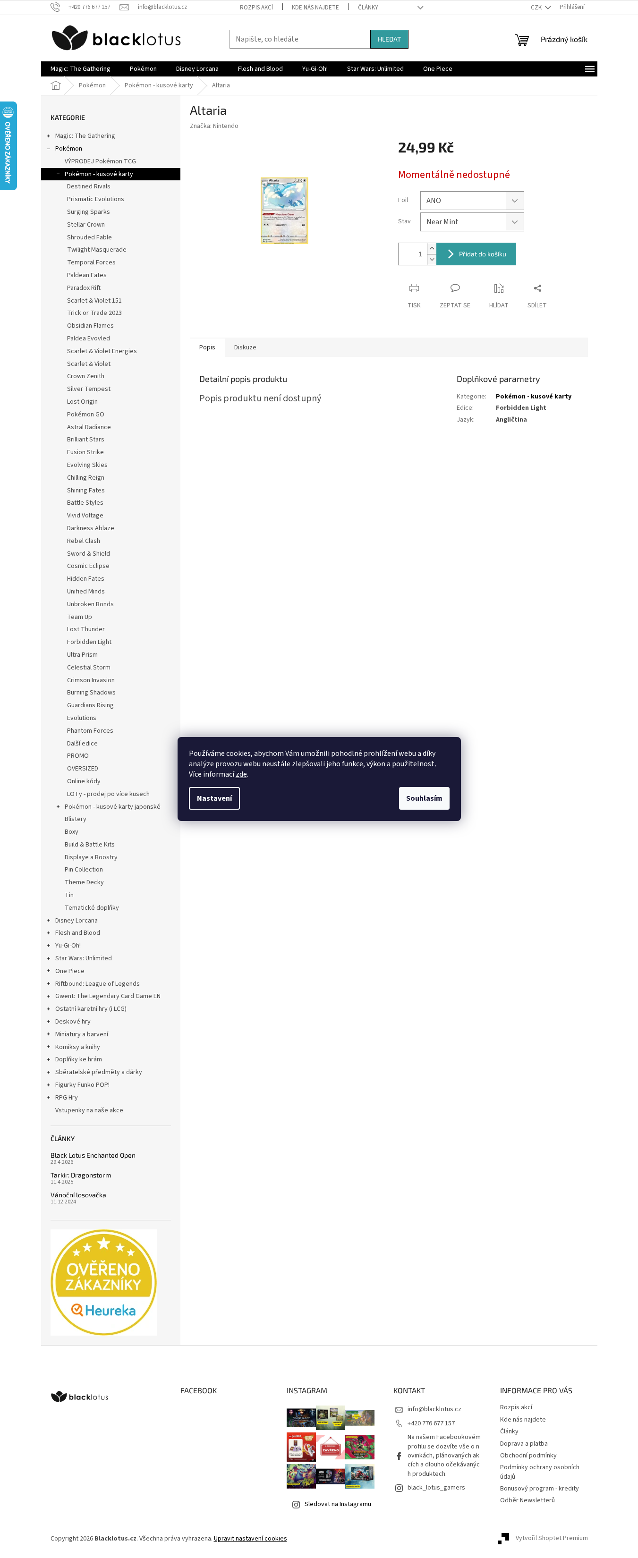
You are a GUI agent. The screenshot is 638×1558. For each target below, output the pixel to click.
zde (241, 774)
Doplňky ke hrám (78, 1059)
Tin (69, 895)
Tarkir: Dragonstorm (81, 1174)
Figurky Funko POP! (82, 1085)
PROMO (78, 756)
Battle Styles (85, 503)
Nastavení (214, 798)
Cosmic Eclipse (88, 566)
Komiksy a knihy (77, 1047)
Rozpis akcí (256, 7)
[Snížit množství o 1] (431, 259)
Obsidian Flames (90, 325)
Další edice (82, 743)
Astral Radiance (89, 427)
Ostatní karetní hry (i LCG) (91, 1009)
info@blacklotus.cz (434, 1409)
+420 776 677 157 (431, 1423)
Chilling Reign (85, 478)
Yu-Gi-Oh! (68, 945)
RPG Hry (66, 1097)
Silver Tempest (89, 389)
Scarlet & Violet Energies (102, 351)
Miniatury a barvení (81, 1034)
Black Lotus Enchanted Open (93, 1155)
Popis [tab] (207, 347)
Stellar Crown (86, 224)
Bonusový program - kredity (539, 1488)
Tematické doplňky (92, 908)
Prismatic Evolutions (95, 199)
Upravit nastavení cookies (250, 1538)
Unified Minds (86, 591)
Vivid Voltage (85, 515)
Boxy (71, 832)
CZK (537, 7)
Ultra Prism (82, 655)
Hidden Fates (85, 579)
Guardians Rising (90, 705)
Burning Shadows (91, 692)
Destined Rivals (89, 186)
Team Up (79, 617)
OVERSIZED (82, 768)
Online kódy (84, 781)
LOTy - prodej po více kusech (108, 794)
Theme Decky (84, 882)
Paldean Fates (87, 275)
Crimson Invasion (91, 680)
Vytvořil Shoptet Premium (552, 1538)
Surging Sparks (88, 212)
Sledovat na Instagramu (338, 1504)
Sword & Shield (88, 554)
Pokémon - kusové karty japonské (113, 807)
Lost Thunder (86, 629)
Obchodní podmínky (528, 1455)
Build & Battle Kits (90, 844)
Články (368, 7)
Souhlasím (424, 798)
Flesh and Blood (77, 933)
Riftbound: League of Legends (97, 984)
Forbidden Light (89, 642)
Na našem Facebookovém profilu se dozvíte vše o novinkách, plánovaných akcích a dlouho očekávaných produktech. (444, 1455)
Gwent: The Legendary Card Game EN (108, 996)
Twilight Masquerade (97, 249)
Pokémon (68, 148)
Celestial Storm (89, 667)
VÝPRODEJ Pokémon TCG (100, 161)
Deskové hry (73, 1021)
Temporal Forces (91, 262)
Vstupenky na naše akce (89, 1110)
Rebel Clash (83, 541)
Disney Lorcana (76, 920)
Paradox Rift (84, 288)
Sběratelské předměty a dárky (98, 1072)
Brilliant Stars (85, 439)
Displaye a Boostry (91, 857)
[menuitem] (80, 68)
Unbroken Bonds (90, 604)
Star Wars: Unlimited (83, 958)
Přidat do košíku (482, 254)
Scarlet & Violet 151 (94, 300)
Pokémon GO (85, 414)
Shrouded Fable (89, 237)
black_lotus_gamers (436, 1487)
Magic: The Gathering (85, 136)
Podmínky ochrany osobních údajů (539, 1472)
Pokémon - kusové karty (99, 174)
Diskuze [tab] (245, 347)
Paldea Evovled (88, 338)
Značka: (214, 126)
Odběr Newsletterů (527, 1500)
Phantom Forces (90, 731)
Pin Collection (84, 869)
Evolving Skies (87, 465)
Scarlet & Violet (89, 364)
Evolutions (81, 718)
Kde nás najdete (315, 7)
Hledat (389, 39)
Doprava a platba (524, 1443)
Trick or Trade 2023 (94, 313)
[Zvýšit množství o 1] (431, 248)
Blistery (75, 819)
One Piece (70, 971)
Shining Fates (86, 490)
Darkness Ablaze (90, 528)
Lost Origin (82, 401)
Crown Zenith (85, 376)
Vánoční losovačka (78, 1194)
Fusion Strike (85, 452)
